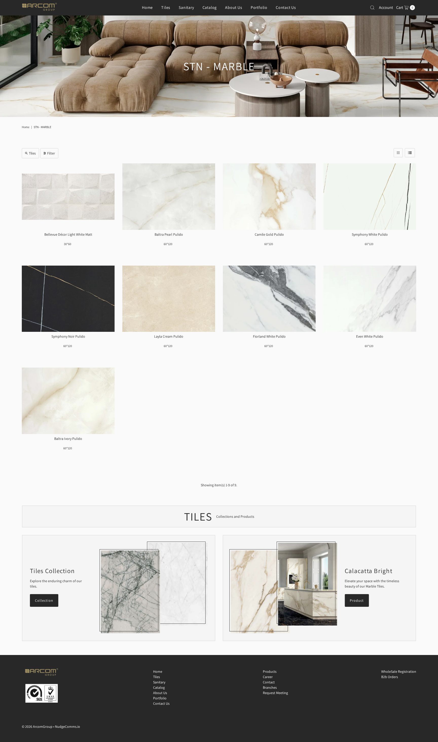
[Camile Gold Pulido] (269, 196)
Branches (270, 687)
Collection (44, 600)
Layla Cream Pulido (168, 336)
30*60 (67, 244)
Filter (51, 153)
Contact (269, 682)
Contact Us (286, 7)
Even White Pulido (369, 336)
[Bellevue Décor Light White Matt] (68, 196)
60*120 (168, 244)
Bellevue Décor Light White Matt (68, 234)
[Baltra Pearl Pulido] (168, 196)
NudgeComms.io (67, 726)
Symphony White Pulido (370, 234)
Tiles (165, 7)
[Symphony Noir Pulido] (68, 299)
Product (357, 600)
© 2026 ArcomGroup (37, 726)
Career (268, 677)
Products (270, 671)
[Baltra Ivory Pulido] (68, 401)
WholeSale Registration (398, 671)
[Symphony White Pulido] (369, 196)
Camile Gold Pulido (269, 234)
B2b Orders (389, 677)
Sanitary (186, 7)
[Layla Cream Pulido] (168, 299)
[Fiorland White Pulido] (269, 299)
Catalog (210, 7)
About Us (233, 7)
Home (147, 7)
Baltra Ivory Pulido (68, 438)
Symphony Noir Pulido (68, 336)
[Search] (372, 7)
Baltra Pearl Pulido (169, 234)
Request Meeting (275, 693)
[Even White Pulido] (369, 299)
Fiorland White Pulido (269, 336)
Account (386, 7)
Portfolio (259, 7)
